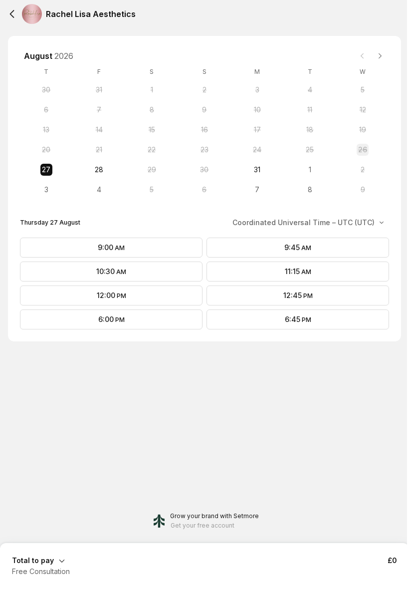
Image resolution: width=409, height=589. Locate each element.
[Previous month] (362, 56)
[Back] (12, 14)
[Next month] (380, 56)
